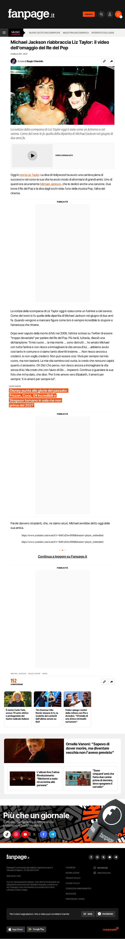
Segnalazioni (72, 873)
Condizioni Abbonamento (78, 888)
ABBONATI (89, 14)
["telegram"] (52, 834)
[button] (111, 61)
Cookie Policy (73, 883)
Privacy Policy (73, 878)
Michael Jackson (50, 184)
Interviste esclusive (103, 32)
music (16, 32)
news (44, 674)
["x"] (34, 834)
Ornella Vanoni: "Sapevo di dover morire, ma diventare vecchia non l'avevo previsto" (90, 748)
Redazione (71, 893)
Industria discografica (76, 32)
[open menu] (4, 33)
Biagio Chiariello (35, 61)
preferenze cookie (75, 899)
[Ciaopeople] (110, 930)
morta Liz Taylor (29, 175)
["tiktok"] (7, 834)
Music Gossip (34, 674)
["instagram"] (16, 834)
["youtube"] (25, 834)
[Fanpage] (18, 857)
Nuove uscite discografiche (44, 32)
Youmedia (71, 867)
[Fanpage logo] (27, 14)
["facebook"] (43, 834)
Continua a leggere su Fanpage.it (62, 556)
